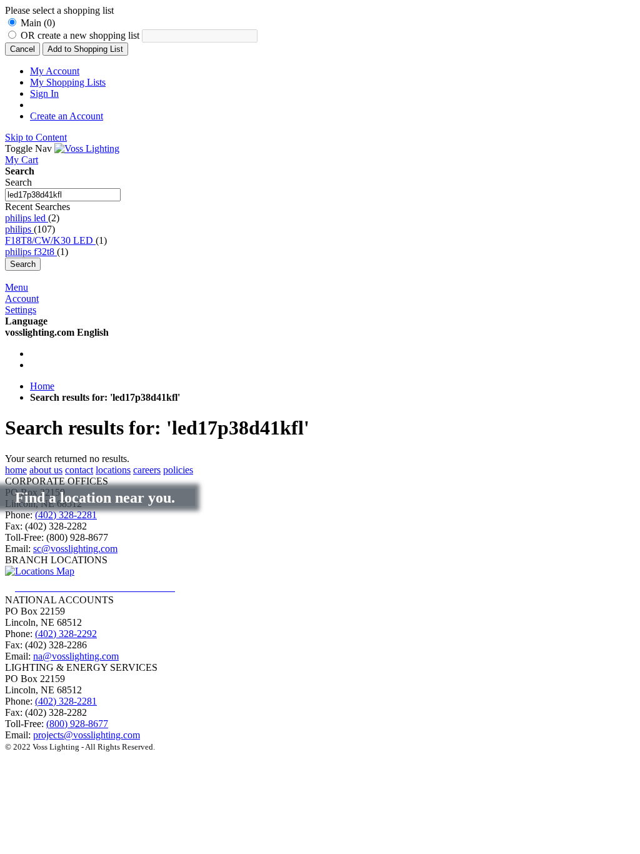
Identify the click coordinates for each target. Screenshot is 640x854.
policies (178, 470)
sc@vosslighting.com (75, 548)
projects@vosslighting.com (86, 735)
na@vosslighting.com (76, 656)
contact (79, 470)
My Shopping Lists (68, 82)
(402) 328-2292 (66, 633)
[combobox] (63, 194)
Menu (16, 287)
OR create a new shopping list (81, 35)
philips (19, 229)
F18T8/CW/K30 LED (50, 240)
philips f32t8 (31, 251)
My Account (54, 71)
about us (45, 470)
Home (42, 386)
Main (38, 23)
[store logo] (86, 148)
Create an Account (66, 116)
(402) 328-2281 (66, 515)
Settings (20, 309)
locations (113, 470)
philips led (26, 218)
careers (147, 470)
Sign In (44, 93)
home (16, 470)
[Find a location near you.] (105, 587)
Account (22, 298)
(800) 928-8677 (77, 723)
